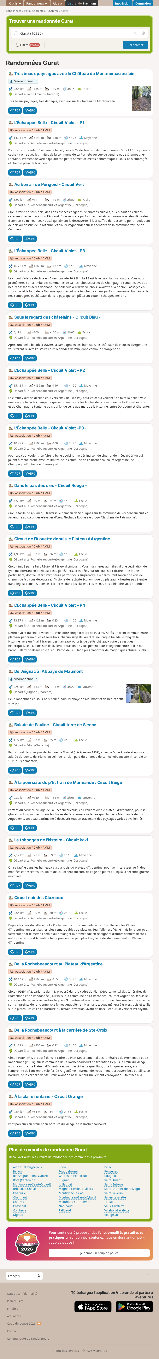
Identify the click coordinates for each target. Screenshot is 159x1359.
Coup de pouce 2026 (21, 1323)
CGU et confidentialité (22, 1294)
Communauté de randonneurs (28, 1338)
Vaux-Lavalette (114, 1206)
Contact (12, 1331)
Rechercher (135, 45)
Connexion (143, 3)
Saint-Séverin (113, 1193)
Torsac (108, 1202)
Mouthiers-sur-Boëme (74, 1202)
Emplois (12, 1309)
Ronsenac (111, 1171)
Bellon (17, 1171)
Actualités (14, 1316)
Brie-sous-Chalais (25, 1189)
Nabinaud (66, 1206)
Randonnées (35, 3)
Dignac (18, 1215)
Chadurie (19, 1193)
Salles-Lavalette (115, 1197)
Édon (62, 1167)
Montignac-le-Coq (71, 1193)
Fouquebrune (68, 1171)
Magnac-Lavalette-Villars (76, 1189)
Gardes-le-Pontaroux (73, 1176)
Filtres (29, 45)
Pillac (108, 1167)
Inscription (122, 3)
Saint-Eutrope (113, 1184)
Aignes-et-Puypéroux (27, 1167)
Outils (13, 3)
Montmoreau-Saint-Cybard (77, 1197)
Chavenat (19, 1206)
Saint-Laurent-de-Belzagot (122, 1189)
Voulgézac (111, 1215)
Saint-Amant (113, 1180)
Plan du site (15, 1301)
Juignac (64, 1180)
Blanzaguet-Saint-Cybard (30, 1176)
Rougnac (110, 1176)
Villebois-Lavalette (116, 1210)
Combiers (19, 1210)
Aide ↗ (58, 3)
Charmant (20, 1197)
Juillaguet (65, 1184)
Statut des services (66, 1351)
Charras (18, 1202)
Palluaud (65, 1210)
